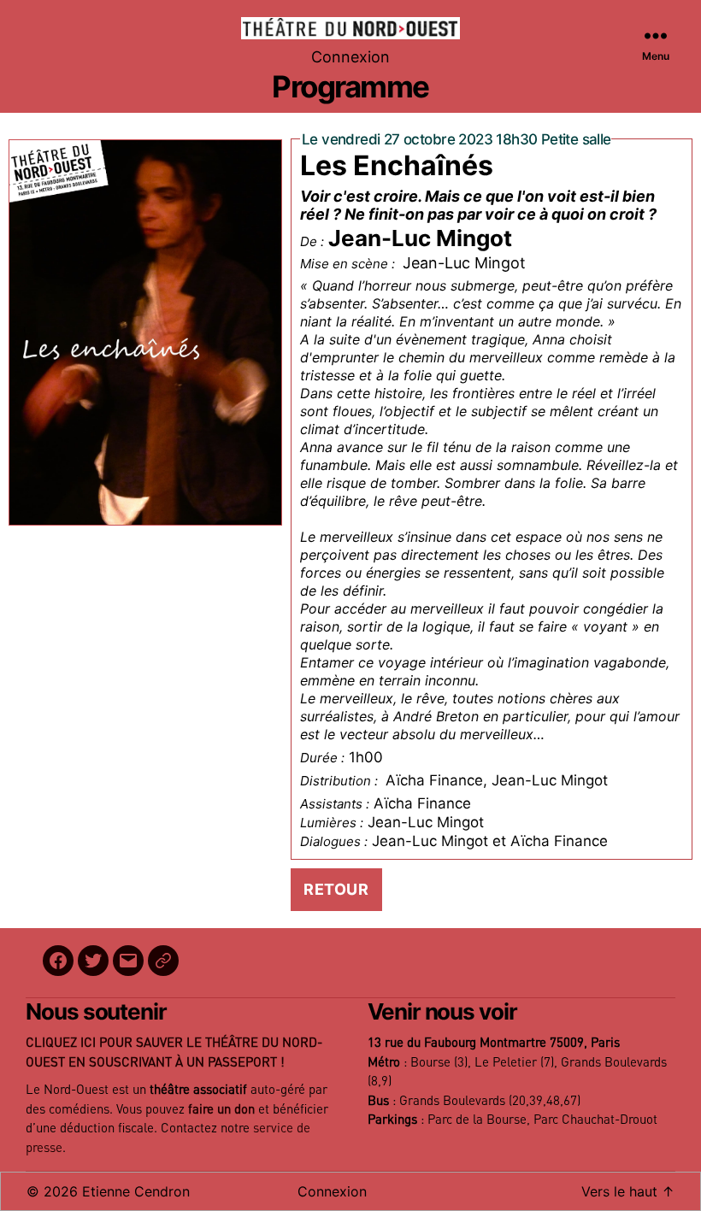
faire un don (221, 1110)
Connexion (350, 57)
